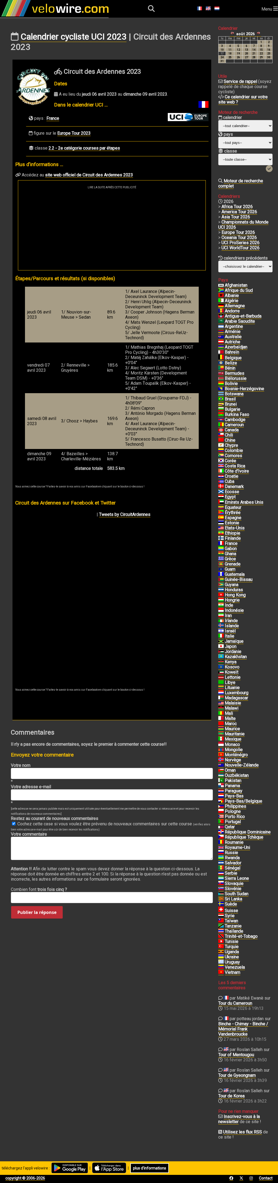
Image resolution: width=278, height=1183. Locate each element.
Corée (230, 460)
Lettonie (233, 677)
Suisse (231, 910)
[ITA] (221, 636)
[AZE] (221, 347)
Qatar (230, 826)
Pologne (233, 811)
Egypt (230, 496)
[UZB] (221, 775)
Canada (232, 429)
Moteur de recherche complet (240, 183)
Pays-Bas (234, 796)
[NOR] (221, 760)
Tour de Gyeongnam (237, 1075)
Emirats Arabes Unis (244, 502)
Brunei (231, 404)
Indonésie (234, 610)
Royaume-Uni (237, 847)
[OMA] (221, 770)
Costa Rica (235, 465)
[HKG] (221, 595)
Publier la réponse (36, 912)
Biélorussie (236, 378)
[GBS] (221, 579)
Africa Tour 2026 (237, 206)
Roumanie (234, 842)
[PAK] (221, 780)
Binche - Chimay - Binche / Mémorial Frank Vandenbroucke (243, 1029)
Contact (266, 1178)
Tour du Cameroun (235, 1003)
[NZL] (221, 765)
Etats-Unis (235, 528)
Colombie (234, 450)
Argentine (234, 326)
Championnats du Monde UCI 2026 (243, 224)
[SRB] (221, 873)
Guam (230, 569)
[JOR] (221, 651)
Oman (230, 770)
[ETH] (221, 533)
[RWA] (221, 858)
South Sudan (236, 893)
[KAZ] (221, 657)
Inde (229, 605)
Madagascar (236, 697)
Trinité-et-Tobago (241, 936)
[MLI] (221, 713)
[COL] (221, 450)
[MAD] (221, 698)
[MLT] (221, 718)
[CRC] (221, 466)
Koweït (231, 672)
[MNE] (221, 755)
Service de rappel (240, 81)
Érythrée (233, 512)
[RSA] (221, 290)
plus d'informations (149, 1168)
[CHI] (221, 435)
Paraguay (233, 790)
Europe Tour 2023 (74, 133)
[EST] (221, 523)
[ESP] (221, 518)
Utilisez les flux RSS (242, 1131)
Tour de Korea (231, 1095)
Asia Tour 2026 (236, 216)
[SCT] (221, 491)
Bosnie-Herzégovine (244, 388)
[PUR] (221, 816)
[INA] (221, 610)
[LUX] (221, 693)
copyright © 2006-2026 (25, 1178)
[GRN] (221, 564)
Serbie (231, 873)
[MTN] (221, 734)
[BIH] (221, 389)
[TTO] (221, 936)
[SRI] (221, 899)
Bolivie (231, 383)
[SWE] (221, 904)
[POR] (221, 822)
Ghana (230, 553)
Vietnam (232, 972)
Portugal (233, 821)
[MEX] (221, 739)
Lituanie (232, 687)
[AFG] (221, 285)
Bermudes (234, 373)
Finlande (233, 538)
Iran (228, 615)
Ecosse (232, 491)
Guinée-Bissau (238, 579)
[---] (221, 801)
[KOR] (221, 461)
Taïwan (231, 920)
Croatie (231, 476)
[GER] (221, 306)
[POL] (221, 811)
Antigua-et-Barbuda (243, 316)
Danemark (234, 486)
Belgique (233, 357)
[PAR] (221, 791)
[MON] (221, 744)
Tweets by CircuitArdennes (124, 514)
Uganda (232, 951)
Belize (231, 363)
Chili (229, 435)
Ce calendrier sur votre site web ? (243, 99)
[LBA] (221, 682)
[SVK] (221, 883)
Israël (230, 630)
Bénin (230, 368)
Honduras (234, 589)
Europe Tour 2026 (238, 232)
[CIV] (221, 471)
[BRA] (221, 399)
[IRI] (221, 615)
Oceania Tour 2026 (239, 237)
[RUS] (221, 852)
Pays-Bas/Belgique (243, 801)
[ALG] (221, 300)
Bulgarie (232, 409)
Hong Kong (235, 594)
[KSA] (221, 321)
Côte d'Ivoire (237, 471)
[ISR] (221, 631)
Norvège (233, 759)
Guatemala (235, 574)
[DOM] (221, 832)
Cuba (229, 481)
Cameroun (234, 424)
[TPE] (221, 921)
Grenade (233, 564)
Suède (231, 904)
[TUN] (221, 941)
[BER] (221, 373)
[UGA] (221, 952)
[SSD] (221, 894)
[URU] (221, 962)
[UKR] (221, 957)
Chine (230, 440)
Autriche (232, 341)
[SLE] (221, 878)
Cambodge (235, 419)
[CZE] (221, 837)
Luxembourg (236, 692)
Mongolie (234, 749)
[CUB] (221, 481)
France (52, 118)
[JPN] (221, 646)
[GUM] (221, 569)
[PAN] (221, 785)
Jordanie (233, 651)
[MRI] (221, 729)
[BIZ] (221, 363)
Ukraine (232, 956)
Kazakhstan (236, 656)
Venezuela (235, 967)
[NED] (221, 796)
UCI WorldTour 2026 (241, 247)
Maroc (231, 723)
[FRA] (221, 543)
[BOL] (221, 383)
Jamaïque (234, 641)
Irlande (231, 620)
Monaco (232, 744)
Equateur (233, 507)
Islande (232, 625)
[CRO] (221, 476)
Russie (231, 852)
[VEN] (221, 967)
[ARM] (221, 331)
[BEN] (221, 368)
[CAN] (221, 430)
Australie (233, 336)
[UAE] (221, 502)
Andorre (232, 310)
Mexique (233, 739)
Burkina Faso (237, 414)
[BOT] (221, 394)
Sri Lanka (233, 898)
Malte (230, 718)
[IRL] (221, 620)
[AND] (221, 311)
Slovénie (233, 888)
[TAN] (221, 926)
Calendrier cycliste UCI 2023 (74, 36)
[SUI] (221, 910)
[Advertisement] (112, 229)
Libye (230, 682)
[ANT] (221, 316)
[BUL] (221, 409)
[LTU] (221, 687)
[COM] (221, 455)
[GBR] (221, 847)
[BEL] (221, 358)
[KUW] (221, 672)
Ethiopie (232, 533)
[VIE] (221, 972)
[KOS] (221, 667)
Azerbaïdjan (236, 347)
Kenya (230, 661)
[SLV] (221, 863)
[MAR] (221, 723)
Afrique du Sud (239, 290)
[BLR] (221, 378)
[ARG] (221, 326)
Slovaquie (234, 883)
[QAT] (221, 827)
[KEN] (221, 662)
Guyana (231, 584)
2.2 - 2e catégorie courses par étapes (84, 148)
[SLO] (221, 888)
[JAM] (221, 641)
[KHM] (221, 419)
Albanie (232, 295)
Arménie (233, 331)
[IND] (221, 605)
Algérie (231, 300)
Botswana (234, 393)
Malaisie (233, 703)
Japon (230, 646)
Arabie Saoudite (240, 321)
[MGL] (221, 749)
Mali (229, 713)
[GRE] (221, 559)
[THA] (221, 931)
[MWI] (221, 708)
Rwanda (232, 857)
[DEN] (221, 486)
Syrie (230, 915)
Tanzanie (233, 926)
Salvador (233, 862)
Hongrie (232, 600)
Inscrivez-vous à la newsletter (239, 1119)
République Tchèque (244, 837)
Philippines (235, 806)
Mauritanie (235, 733)
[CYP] (221, 445)
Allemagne (235, 305)
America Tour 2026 (239, 211)
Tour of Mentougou (236, 1054)
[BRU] (221, 404)
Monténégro (236, 754)
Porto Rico (235, 816)
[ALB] (221, 295)
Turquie (232, 946)
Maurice (232, 728)
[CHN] (221, 440)
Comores (233, 455)
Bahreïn (232, 352)
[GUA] (221, 574)
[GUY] (221, 584)
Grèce (230, 558)
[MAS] (221, 703)
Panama (232, 785)
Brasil (230, 399)
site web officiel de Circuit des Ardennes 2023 (89, 174)
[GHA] (221, 554)
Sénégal (232, 868)
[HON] (221, 590)
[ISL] (221, 626)
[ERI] (221, 512)
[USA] (221, 528)
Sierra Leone (237, 878)
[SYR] (221, 916)
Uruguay (232, 962)
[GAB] (221, 548)
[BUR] (221, 414)
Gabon (231, 548)
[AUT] (221, 342)
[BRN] (221, 352)
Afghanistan (236, 285)
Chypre (231, 445)
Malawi (231, 708)
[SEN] (221, 868)
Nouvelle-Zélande (242, 765)
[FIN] (221, 538)
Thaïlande (234, 931)
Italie (229, 636)
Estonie (232, 522)
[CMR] (221, 425)
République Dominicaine (248, 832)
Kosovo (232, 667)
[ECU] (221, 507)
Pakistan (233, 780)
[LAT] (221, 677)
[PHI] (221, 806)
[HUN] (221, 600)
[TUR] (221, 946)
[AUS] (221, 337)
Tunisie (231, 941)
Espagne (233, 517)
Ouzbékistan (237, 775)
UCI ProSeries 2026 (241, 242)
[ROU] (221, 842)
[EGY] (221, 497)
